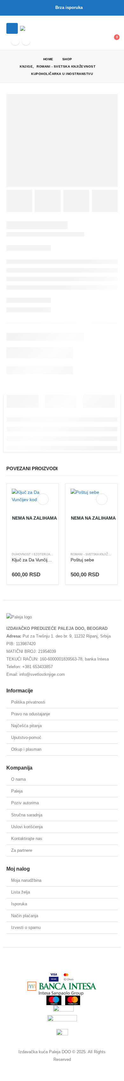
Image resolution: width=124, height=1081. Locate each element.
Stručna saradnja (26, 815)
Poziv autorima (25, 802)
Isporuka (19, 904)
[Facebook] (15, 40)
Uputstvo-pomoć (26, 737)
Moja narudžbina (26, 880)
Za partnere (21, 850)
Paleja (17, 791)
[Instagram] (26, 40)
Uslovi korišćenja (27, 826)
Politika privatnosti (28, 702)
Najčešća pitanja (26, 725)
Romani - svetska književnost (95, 554)
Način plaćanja (24, 915)
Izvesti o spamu (26, 927)
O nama (18, 779)
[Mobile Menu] (12, 28)
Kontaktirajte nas (26, 838)
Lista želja (20, 892)
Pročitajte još (43, 499)
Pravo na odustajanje (30, 714)
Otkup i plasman (26, 749)
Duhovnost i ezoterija (31, 554)
